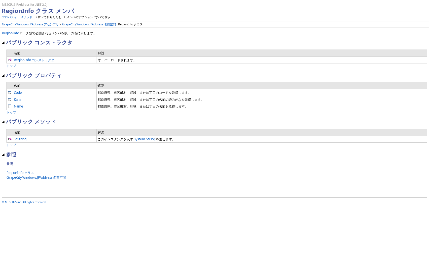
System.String (144, 139)
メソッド (26, 17)
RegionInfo (10, 33)
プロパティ (9, 17)
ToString (20, 139)
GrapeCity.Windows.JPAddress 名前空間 (89, 24)
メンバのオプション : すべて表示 (88, 17)
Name (18, 106)
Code (18, 92)
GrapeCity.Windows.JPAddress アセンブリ (30, 24)
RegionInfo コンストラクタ (34, 60)
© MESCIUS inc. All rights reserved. (24, 202)
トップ (11, 65)
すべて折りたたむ (50, 17)
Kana (17, 99)
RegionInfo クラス (20, 172)
